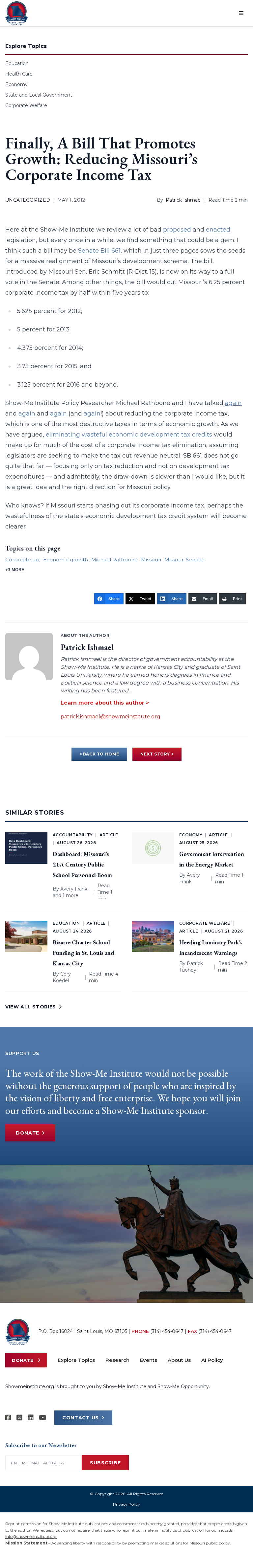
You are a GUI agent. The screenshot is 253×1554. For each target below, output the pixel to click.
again (233, 403)
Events (148, 1360)
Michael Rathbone (114, 559)
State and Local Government (38, 95)
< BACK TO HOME (99, 754)
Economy (16, 84)
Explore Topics (76, 1360)
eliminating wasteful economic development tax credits (129, 434)
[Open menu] (241, 13)
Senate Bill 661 (99, 250)
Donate (27, 1133)
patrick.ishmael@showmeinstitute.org (110, 716)
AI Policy (212, 1360)
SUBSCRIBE (105, 1463)
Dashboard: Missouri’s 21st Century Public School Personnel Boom (82, 864)
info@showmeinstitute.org (31, 1536)
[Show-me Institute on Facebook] (8, 1417)
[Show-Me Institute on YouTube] (42, 1417)
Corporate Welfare (26, 105)
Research (117, 1360)
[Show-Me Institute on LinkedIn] (31, 1417)
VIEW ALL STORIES (30, 1007)
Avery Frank (73, 889)
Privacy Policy (126, 1504)
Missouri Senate (184, 559)
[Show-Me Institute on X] (19, 1417)
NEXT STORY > (157, 754)
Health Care (19, 74)
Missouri (151, 559)
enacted (218, 229)
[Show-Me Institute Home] (16, 13)
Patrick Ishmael (184, 200)
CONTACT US (80, 1418)
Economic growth (65, 559)
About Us (179, 1360)
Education (17, 63)
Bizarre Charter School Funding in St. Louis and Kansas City (83, 952)
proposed (177, 229)
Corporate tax (22, 559)
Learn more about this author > (105, 703)
